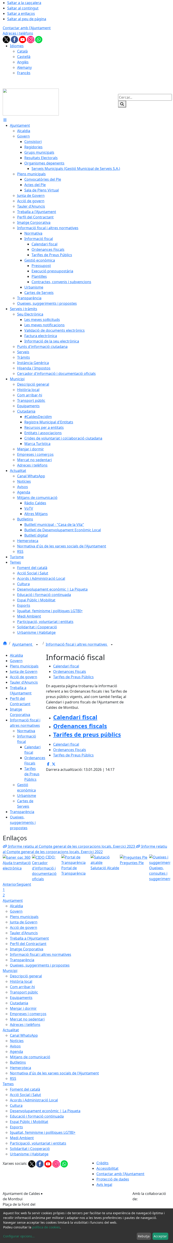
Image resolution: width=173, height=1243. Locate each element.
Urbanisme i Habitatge (29, 1154)
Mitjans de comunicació (30, 1056)
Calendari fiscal (66, 666)
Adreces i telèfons (18, 33)
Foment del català (25, 1089)
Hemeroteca (20, 1067)
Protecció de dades (112, 1179)
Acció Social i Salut (25, 1094)
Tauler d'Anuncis (24, 682)
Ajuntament (22, 644)
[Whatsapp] (38, 39)
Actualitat (11, 1029)
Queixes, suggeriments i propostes (23, 822)
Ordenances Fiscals (69, 671)
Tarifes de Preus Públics (31, 774)
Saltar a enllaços (21, 13)
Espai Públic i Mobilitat (29, 1121)
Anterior (10, 884)
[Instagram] (31, 39)
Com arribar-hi (22, 986)
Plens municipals (24, 666)
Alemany (24, 67)
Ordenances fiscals (80, 726)
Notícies (17, 1040)
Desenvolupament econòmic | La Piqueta (45, 1110)
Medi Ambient (22, 1137)
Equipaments (21, 997)
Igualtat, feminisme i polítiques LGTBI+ (42, 1132)
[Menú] (5, 120)
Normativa (26, 730)
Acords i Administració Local (34, 1100)
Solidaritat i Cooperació (30, 1148)
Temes (8, 1083)
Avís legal (104, 1184)
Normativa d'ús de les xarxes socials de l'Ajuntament (54, 1073)
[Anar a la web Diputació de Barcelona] (151, 1207)
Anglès (23, 62)
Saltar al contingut (23, 8)
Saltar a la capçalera (24, 2)
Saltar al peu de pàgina (26, 18)
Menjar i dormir (23, 1008)
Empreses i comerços (28, 1013)
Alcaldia (16, 655)
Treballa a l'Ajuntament (29, 938)
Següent (24, 884)
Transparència (22, 811)
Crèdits (102, 1163)
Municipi (10, 970)
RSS (13, 1078)
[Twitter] (7, 39)
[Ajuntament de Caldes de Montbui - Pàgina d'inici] (31, 101)
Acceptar (160, 1236)
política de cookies (46, 1227)
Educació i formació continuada (37, 1116)
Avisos (15, 1046)
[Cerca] (122, 104)
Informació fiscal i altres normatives (77, 644)
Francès (23, 72)
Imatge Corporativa (26, 949)
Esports (16, 1127)
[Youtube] (23, 39)
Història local (21, 981)
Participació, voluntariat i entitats (38, 1143)
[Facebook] (15, 39)
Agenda (16, 1051)
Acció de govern (23, 676)
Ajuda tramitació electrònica (17, 865)
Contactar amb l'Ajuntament (27, 27)
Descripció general (26, 976)
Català (22, 51)
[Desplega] (37, 644)
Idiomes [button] (17, 45)
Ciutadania (19, 1003)
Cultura (16, 1105)
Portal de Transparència (73, 870)
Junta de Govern (23, 671)
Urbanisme (26, 795)
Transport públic (24, 992)
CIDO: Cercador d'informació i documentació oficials (44, 868)
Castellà (23, 56)
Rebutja (144, 1236)
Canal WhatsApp (24, 1035)
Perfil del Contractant (28, 943)
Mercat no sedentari (27, 1019)
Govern (16, 660)
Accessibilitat (107, 1168)
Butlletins (18, 1062)
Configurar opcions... (19, 1236)
